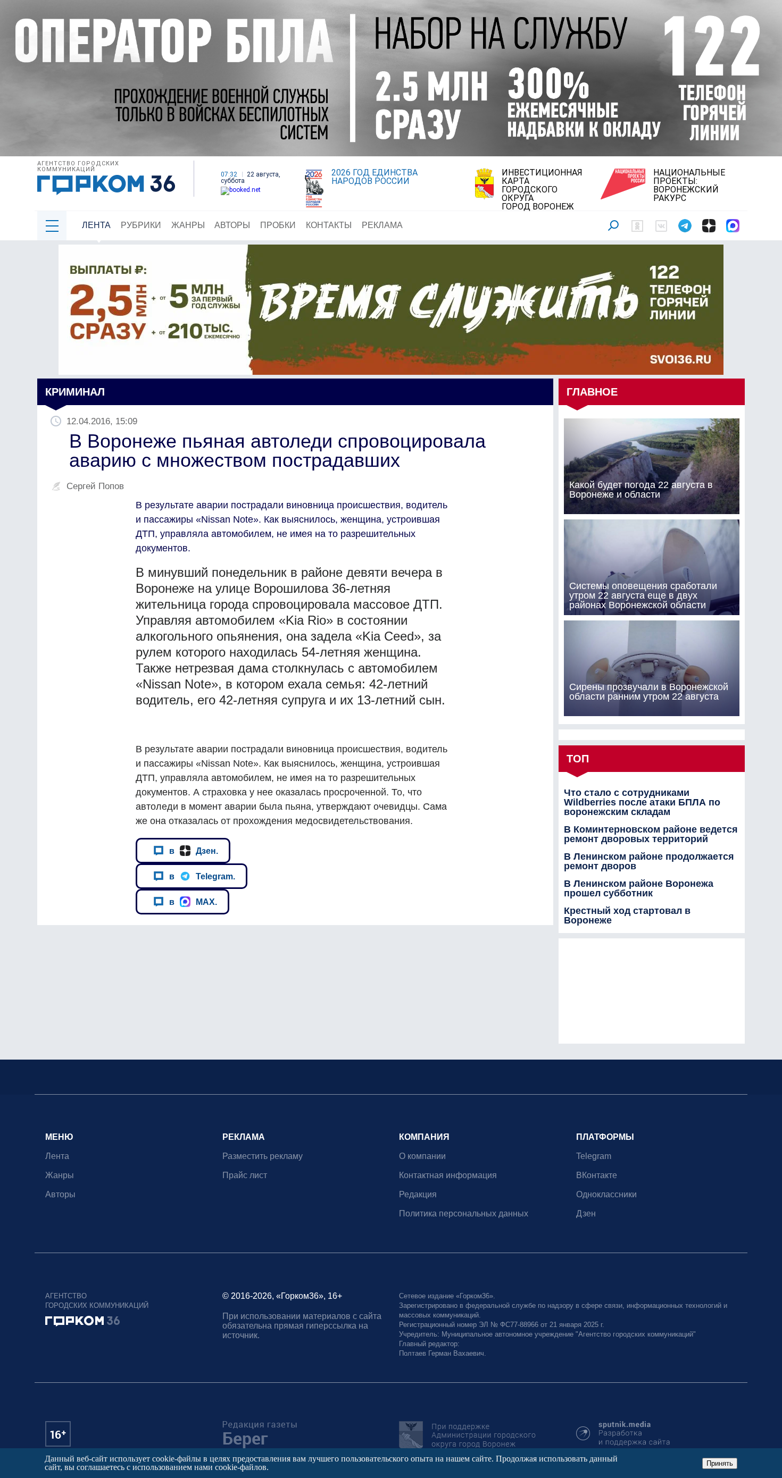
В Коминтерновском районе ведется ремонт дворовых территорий (651, 834)
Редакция (418, 1194)
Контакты (329, 225)
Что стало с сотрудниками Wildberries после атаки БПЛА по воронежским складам (642, 802)
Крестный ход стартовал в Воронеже (627, 915)
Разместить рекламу (262, 1156)
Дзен (586, 1213)
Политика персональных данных (463, 1213)
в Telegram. (202, 876)
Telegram (593, 1156)
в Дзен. (193, 850)
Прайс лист (244, 1175)
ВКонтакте (596, 1175)
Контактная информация (448, 1175)
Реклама (382, 225)
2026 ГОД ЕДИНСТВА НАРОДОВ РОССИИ (374, 177)
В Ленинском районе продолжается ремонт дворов (649, 861)
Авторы (232, 225)
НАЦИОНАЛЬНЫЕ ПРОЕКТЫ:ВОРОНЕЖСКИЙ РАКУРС (689, 186)
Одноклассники (606, 1194)
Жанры (188, 225)
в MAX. (193, 901)
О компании (422, 1156)
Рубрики (141, 225)
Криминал (75, 392)
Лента (96, 225)
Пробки (278, 225)
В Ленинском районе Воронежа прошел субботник (638, 888)
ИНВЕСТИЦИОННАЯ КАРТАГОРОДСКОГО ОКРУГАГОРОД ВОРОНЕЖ (542, 190)
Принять (719, 1463)
